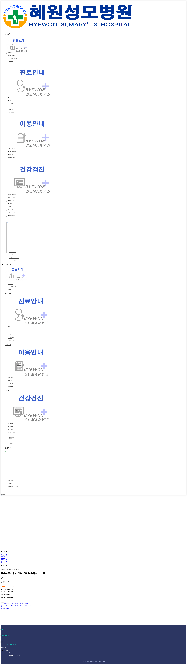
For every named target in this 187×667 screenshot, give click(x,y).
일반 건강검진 (12, 194)
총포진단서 (11, 209)
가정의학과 (11, 100)
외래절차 (11, 109)
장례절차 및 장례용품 (14, 258)
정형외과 (11, 103)
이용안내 (8, 345)
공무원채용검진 (13, 203)
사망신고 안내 (12, 261)
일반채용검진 (12, 200)
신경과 (10, 106)
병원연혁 (11, 52)
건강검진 (8, 390)
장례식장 (8, 448)
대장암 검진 (12, 197)
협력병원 (11, 158)
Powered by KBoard (5, 608)
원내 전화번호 (12, 151)
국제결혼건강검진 (13, 206)
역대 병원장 (12, 55)
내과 (10, 97)
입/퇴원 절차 (12, 112)
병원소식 (11, 61)
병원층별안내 (12, 148)
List (1, 606)
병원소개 (8, 264)
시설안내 (11, 255)
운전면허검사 (12, 215)
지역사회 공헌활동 (13, 58)
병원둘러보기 (12, 154)
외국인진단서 (12, 212)
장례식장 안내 (12, 252)
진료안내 (8, 293)
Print (2, 602)
